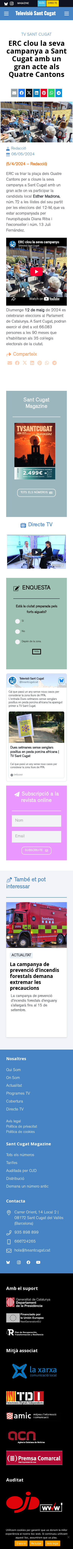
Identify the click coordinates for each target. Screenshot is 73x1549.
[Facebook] (28, 1262)
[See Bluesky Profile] (61, 681)
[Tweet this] (29, 93)
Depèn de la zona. (31, 641)
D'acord (21, 1543)
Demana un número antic (27, 1187)
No (23, 631)
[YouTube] (38, 1262)
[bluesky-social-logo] (6, 4)
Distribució (15, 1179)
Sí (23, 621)
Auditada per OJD (21, 1171)
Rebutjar (36, 1543)
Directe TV (15, 1110)
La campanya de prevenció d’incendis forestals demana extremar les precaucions (34, 976)
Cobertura (14, 1102)
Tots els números (20, 1155)
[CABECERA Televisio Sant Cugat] (36, 13)
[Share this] (21, 93)
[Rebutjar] (68, 1537)
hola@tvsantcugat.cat (32, 1251)
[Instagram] (18, 1262)
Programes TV (18, 1094)
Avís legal (13, 1121)
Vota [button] (36, 651)
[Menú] (6, 13)
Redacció (18, 149)
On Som (13, 1078)
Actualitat (21, 955)
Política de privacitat (21, 1127)
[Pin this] (44, 93)
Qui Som (13, 1070)
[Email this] (14, 93)
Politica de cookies (20, 1132)
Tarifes (11, 1163)
